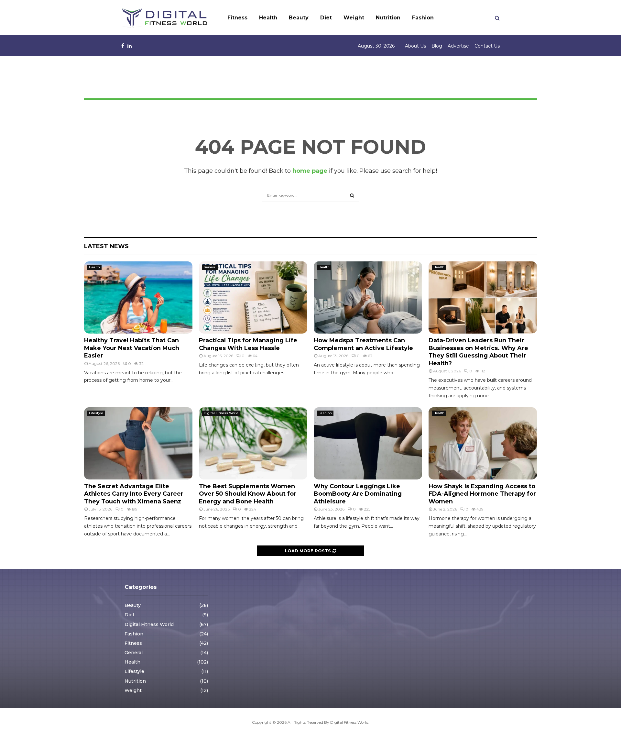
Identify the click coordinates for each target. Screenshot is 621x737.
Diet (326, 18)
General (210, 267)
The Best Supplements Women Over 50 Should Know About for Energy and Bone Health (247, 494)
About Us (415, 46)
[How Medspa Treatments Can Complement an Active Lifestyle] (368, 297)
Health (268, 18)
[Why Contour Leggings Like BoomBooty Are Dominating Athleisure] (368, 443)
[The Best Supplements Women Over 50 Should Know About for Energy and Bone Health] (253, 443)
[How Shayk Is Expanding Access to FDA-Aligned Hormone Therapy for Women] (483, 443)
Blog (436, 46)
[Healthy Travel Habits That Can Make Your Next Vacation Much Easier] (138, 297)
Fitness (237, 18)
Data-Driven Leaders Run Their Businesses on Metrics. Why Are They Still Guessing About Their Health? (478, 352)
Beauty (299, 18)
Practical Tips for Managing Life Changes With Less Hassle (248, 344)
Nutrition (388, 18)
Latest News (106, 246)
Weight (353, 18)
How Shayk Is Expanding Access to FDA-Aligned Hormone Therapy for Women (482, 494)
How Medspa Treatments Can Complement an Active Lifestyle (363, 344)
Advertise (458, 46)
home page (309, 170)
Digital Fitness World (221, 413)
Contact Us (487, 46)
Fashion (423, 18)
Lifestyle (96, 413)
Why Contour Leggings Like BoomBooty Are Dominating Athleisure (358, 494)
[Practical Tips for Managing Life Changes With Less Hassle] (253, 297)
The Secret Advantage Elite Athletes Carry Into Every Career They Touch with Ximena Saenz (133, 494)
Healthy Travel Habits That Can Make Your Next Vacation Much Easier (131, 348)
